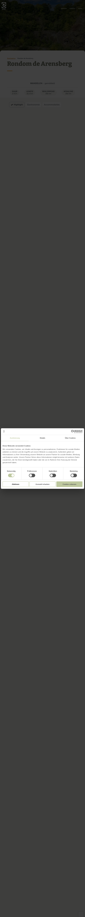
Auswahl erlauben (42, 484)
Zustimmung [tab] (15, 438)
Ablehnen (15, 484)
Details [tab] (42, 438)
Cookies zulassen (69, 484)
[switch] (32, 475)
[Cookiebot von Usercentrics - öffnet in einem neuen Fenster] (72, 431)
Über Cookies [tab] (70, 438)
